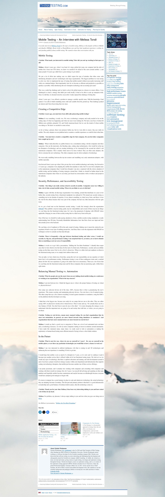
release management (114, 107)
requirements (111, 109)
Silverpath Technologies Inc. (63, 492)
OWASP (41, 209)
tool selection (111, 125)
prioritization (119, 97)
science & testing (116, 111)
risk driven (120, 108)
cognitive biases (110, 83)
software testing (43, 481)
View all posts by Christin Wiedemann (61, 473)
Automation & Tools (70, 30)
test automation (51, 481)
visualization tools (114, 128)
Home (40, 30)
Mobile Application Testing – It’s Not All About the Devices (88, 35)
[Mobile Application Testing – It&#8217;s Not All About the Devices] (49, 428)
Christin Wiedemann (60, 42)
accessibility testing (111, 80)
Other (65, 479)
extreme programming (111, 89)
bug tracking (117, 81)
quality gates (111, 105)
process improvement (113, 102)
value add (114, 126)
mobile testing (90, 479)
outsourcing (116, 95)
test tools (116, 123)
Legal (46, 492)
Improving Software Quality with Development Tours (53, 35)
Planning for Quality (99, 30)
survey (108, 117)
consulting (117, 83)
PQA (40, 398)
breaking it (110, 81)
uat (117, 125)
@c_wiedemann (66, 450)
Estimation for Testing (84, 30)
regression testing (120, 105)
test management (60, 481)
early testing (111, 87)
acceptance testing (114, 77)
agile (118, 79)
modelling (109, 95)
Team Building (111, 69)
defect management (113, 85)
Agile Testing (58, 30)
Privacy (50, 492)
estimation (120, 87)
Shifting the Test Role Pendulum (65, 403)
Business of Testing (112, 59)
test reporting (110, 123)
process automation (111, 99)
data (122, 83)
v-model (109, 127)
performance (98, 479)
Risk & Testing (48, 30)
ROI (108, 111)
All (52, 479)
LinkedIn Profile (54, 471)
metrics (109, 93)
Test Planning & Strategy (74, 479)
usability (121, 125)
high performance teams (116, 91)
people (123, 95)
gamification (119, 89)
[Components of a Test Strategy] (94, 430)
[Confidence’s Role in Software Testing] (71, 428)
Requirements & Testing (113, 66)
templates (113, 117)
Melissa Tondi (56, 46)
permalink (75, 481)
